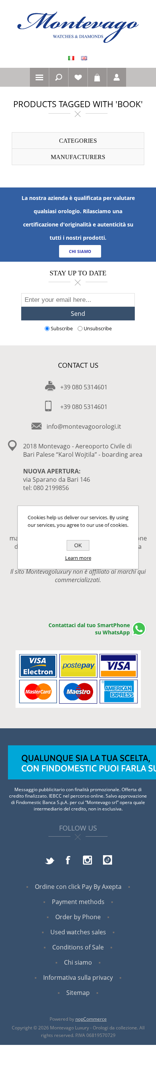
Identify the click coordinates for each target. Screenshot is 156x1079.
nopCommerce (91, 1019)
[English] (84, 58)
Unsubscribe (98, 328)
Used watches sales (78, 932)
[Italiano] (71, 58)
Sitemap (78, 992)
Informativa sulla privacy (78, 977)
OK (78, 545)
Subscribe (62, 328)
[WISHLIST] (78, 77)
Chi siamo (78, 962)
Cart (97, 77)
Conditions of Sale (78, 947)
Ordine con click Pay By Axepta (78, 886)
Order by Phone (78, 917)
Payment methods (78, 902)
